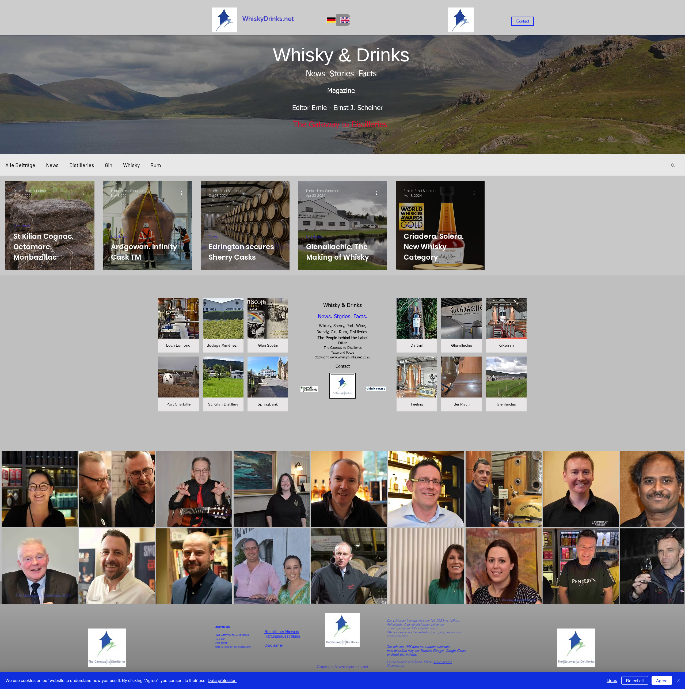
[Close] (678, 680)
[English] (343, 20)
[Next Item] (674, 527)
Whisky (131, 165)
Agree (662, 680)
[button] (672, 165)
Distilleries (81, 165)
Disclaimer (273, 645)
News (52, 165)
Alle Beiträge (20, 165)
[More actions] (85, 193)
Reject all (635, 680)
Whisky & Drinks (342, 305)
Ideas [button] (612, 680)
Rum (155, 165)
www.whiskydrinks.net (346, 357)
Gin (108, 165)
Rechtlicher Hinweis (281, 631)
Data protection (222, 680)
